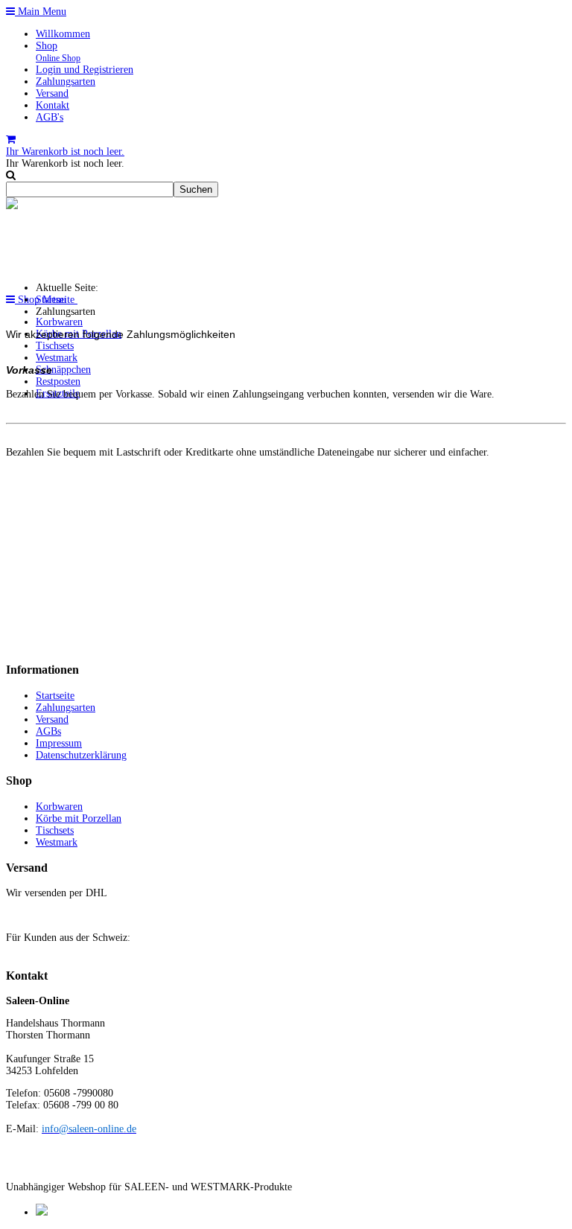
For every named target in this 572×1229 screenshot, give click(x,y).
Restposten (58, 381)
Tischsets (55, 345)
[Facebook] (42, 1212)
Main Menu (40, 11)
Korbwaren (59, 322)
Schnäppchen (63, 369)
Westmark (56, 357)
